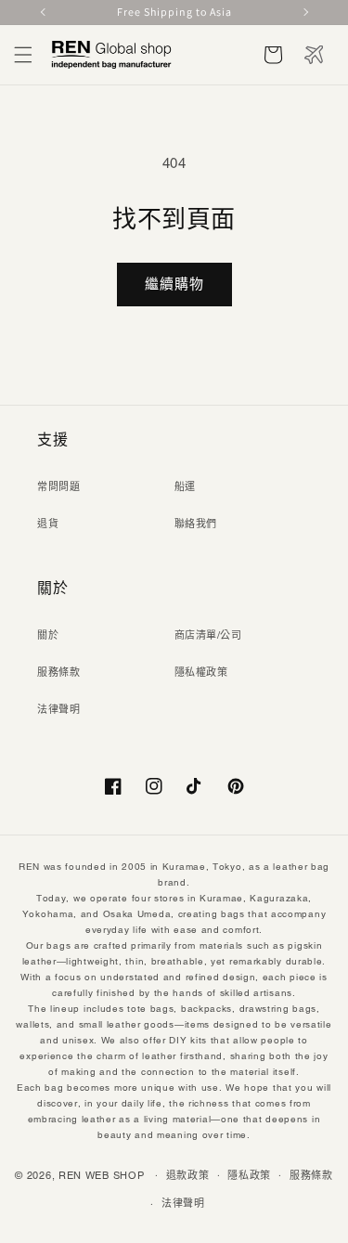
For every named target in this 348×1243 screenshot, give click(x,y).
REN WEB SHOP (101, 1174)
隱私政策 (249, 1175)
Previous (44, 12)
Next (304, 12)
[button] (23, 54)
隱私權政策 (201, 672)
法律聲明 (58, 709)
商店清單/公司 (208, 634)
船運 (185, 486)
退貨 (47, 523)
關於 (47, 634)
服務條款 (58, 672)
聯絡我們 (195, 523)
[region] (174, 12)
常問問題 (58, 486)
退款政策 (188, 1175)
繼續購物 (174, 283)
